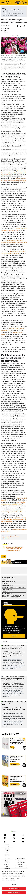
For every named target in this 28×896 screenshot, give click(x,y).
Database (21, 866)
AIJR (7, 852)
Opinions (7, 860)
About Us (7, 844)
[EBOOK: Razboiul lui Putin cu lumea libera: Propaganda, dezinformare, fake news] (14, 780)
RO (16, 2)
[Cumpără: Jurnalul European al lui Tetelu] (14, 804)
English (11, 328)
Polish (22, 328)
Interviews (7, 862)
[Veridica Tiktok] (5, 841)
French (17, 328)
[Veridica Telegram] (14, 841)
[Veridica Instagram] (5, 838)
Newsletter (7, 848)
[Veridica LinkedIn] (5, 835)
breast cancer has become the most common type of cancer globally (13, 173)
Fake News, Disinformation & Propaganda (21, 862)
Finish (8, 330)
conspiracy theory (13, 536)
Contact (7, 846)
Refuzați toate (14, 888)
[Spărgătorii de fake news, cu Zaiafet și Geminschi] (14, 562)
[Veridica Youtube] (23, 838)
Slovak (3, 330)
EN (18, 2)
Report (14, 636)
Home (4, 8)
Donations (7, 850)
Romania (6, 538)
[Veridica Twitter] (23, 835)
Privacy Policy (7, 854)
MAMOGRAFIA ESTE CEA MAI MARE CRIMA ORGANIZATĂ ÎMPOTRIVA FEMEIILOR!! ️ (14, 548)
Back (3, 556)
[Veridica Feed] (23, 841)
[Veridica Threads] (14, 838)
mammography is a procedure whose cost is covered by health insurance (13, 520)
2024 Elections (7, 864)
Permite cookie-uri (14, 892)
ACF (7, 866)
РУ (20, 2)
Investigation (7, 868)
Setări (14, 884)
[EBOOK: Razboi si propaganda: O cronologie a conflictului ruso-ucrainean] (14, 760)
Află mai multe (11, 880)
